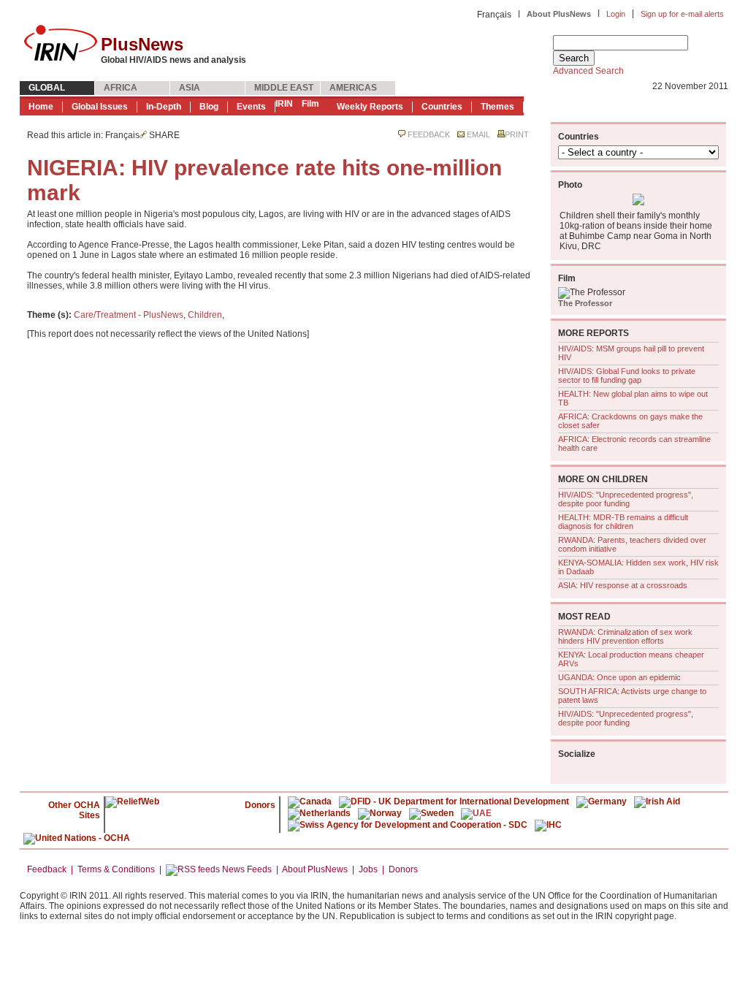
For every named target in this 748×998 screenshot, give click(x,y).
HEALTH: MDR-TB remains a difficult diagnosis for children (623, 521)
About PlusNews (559, 13)
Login (615, 13)
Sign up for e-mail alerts (682, 13)
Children (205, 315)
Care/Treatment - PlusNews (128, 315)
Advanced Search (588, 71)
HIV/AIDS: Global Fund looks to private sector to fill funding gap (626, 375)
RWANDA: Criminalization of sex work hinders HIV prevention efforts (625, 636)
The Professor (585, 303)
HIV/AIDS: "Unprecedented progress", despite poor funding (625, 499)
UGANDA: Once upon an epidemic (619, 677)
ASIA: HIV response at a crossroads (622, 585)
